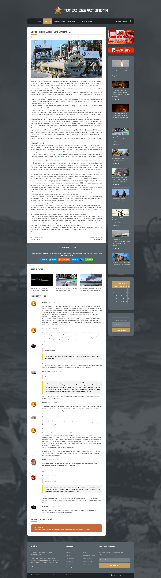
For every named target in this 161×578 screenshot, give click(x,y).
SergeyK (44, 402)
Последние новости (89, 555)
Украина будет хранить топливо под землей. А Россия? (66, 289)
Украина (68, 564)
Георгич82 (45, 506)
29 (126, 301)
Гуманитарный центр (87, 21)
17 (113, 298)
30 (128, 301)
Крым (68, 555)
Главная (38, 21)
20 (121, 298)
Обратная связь (87, 567)
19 (118, 298)
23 (128, 298)
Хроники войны (59, 21)
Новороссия (69, 561)
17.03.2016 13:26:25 (36, 37)
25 (116, 301)
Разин (44, 429)
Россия (53, 37)
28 (123, 301)
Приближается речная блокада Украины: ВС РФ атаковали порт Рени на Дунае (91, 290)
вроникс (44, 329)
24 (113, 301)
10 (81, 37)
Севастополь (70, 558)
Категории (72, 21)
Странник (45, 417)
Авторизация (122, 21)
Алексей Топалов (36, 232)
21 (123, 298)
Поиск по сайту (87, 561)
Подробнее (115, 76)
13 (121, 295)
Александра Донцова (65, 37)
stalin (44, 459)
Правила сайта (87, 558)
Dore (43, 345)
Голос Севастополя (55, 574)
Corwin (44, 476)
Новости (48, 21)
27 (121, 301)
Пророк (44, 302)
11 (116, 295)
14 (123, 295)
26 (118, 301)
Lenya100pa (46, 371)
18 (116, 298)
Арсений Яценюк (60, 156)
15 (126, 295)
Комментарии (87, 564)
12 (118, 295)
